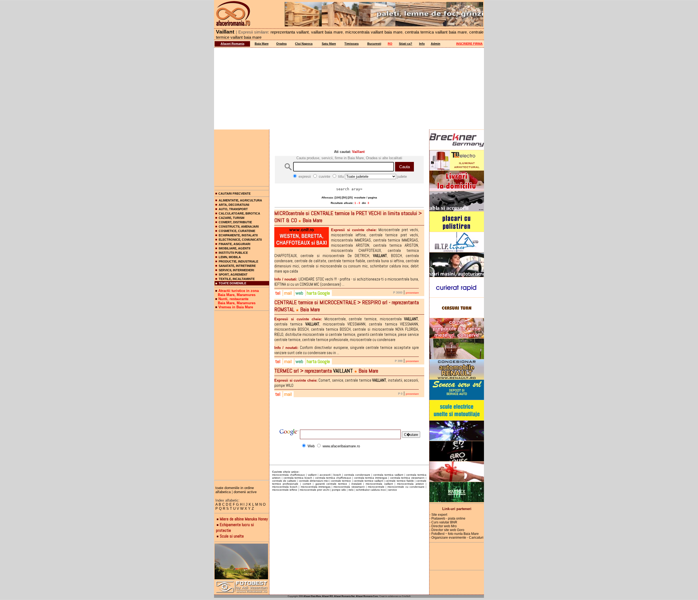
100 (337, 197)
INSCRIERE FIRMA (469, 43)
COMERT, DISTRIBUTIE (235, 222)
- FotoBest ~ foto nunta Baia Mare (454, 534)
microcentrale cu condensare (405, 486)
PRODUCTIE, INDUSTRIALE (238, 261)
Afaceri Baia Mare (312, 596)
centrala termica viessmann (407, 477)
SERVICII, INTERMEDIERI (236, 270)
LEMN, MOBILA (230, 257)
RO (390, 43)
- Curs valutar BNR (443, 522)
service (392, 489)
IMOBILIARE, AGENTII (234, 248)
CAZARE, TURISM (231, 217)
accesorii (325, 474)
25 (350, 197)
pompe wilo (339, 489)
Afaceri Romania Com (367, 596)
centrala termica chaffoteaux (333, 477)
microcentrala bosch (284, 486)
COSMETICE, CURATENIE (237, 231)
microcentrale (376, 486)
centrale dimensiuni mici (314, 480)
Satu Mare (329, 43)
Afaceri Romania (232, 43)
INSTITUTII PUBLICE (233, 252)
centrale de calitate (284, 480)
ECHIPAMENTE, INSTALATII (238, 235)
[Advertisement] (349, 88)
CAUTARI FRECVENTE (234, 193)
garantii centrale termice (331, 483)
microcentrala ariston (410, 483)
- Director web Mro (443, 526)
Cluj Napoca (303, 43)
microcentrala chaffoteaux (288, 474)
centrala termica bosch (298, 477)
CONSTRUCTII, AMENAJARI (239, 226)
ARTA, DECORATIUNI (234, 204)
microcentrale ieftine (284, 489)
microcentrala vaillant (379, 483)
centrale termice (341, 480)
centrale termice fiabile (400, 480)
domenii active (245, 492)
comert (307, 483)
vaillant (312, 474)
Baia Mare (262, 43)
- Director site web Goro (446, 530)
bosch (337, 474)
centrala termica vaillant (388, 474)
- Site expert (438, 515)
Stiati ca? (405, 43)
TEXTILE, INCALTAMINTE (237, 279)
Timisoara (351, 43)
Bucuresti (374, 43)
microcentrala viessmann (349, 486)
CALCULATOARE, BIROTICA (239, 213)
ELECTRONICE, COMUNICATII (240, 239)
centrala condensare (357, 474)
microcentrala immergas (315, 486)
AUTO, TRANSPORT (233, 209)
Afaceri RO (327, 596)
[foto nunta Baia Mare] (242, 562)
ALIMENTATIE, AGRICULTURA (240, 200)
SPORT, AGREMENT (233, 274)
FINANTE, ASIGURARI (234, 244)
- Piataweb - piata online (447, 518)
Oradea (281, 43)
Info (422, 43)
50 (344, 197)
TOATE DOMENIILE (232, 283)
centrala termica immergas (370, 477)
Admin (435, 43)
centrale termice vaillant (368, 480)
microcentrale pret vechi (314, 489)
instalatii (356, 483)
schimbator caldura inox (371, 489)
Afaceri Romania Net (344, 596)
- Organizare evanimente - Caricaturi (456, 537)
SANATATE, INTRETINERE (237, 265)
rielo (351, 489)
